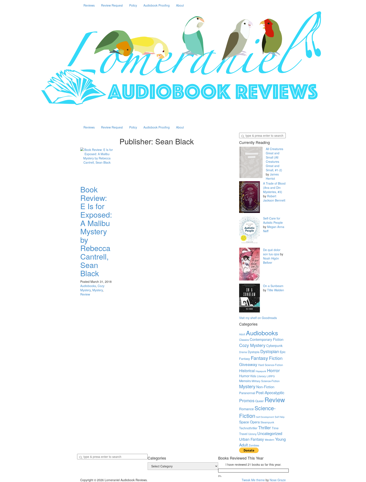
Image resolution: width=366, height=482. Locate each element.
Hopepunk (261, 371)
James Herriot (272, 176)
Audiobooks (88, 286)
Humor (244, 375)
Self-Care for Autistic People (273, 220)
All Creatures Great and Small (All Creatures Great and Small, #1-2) (274, 159)
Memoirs (245, 380)
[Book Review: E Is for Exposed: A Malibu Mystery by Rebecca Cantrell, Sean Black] (97, 164)
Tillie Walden (275, 290)
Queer (259, 401)
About (180, 5)
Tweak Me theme (253, 480)
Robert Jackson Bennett (274, 198)
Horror (273, 370)
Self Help (279, 416)
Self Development (265, 416)
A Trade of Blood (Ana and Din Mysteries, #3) (274, 187)
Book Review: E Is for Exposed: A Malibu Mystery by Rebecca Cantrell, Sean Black (96, 231)
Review (85, 294)
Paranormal (247, 393)
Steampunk (267, 422)
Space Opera (249, 421)
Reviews (89, 5)
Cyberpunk (274, 345)
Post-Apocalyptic (270, 392)
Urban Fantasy (251, 439)
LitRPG (271, 376)
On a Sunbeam (273, 286)
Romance (246, 408)
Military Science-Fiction (266, 381)
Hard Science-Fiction (270, 365)
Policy (133, 5)
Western (269, 439)
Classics (244, 340)
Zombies (254, 445)
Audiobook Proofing (156, 5)
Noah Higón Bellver (271, 260)
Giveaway (248, 364)
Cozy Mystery (252, 345)
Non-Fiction (265, 386)
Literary (261, 376)
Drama (243, 352)
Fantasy (259, 357)
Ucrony (252, 434)
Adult (242, 334)
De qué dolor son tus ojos (271, 252)
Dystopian (269, 351)
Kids (253, 376)
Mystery (97, 290)
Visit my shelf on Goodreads (258, 318)
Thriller (264, 427)
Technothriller (248, 428)
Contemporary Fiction (266, 339)
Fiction (276, 358)
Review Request (112, 5)
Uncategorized (269, 433)
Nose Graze (278, 480)
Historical (247, 370)
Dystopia (253, 352)
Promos (246, 400)
